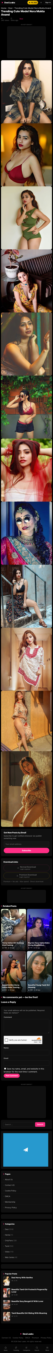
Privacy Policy (11, 1207)
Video (7, 1252)
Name (6, 1048)
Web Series (9, 1257)
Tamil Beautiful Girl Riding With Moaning (29, 1313)
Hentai (7, 1235)
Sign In (48, 2)
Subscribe (26, 850)
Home (3, 8)
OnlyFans (9, 1240)
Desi (10, 8)
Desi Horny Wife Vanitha (22, 1277)
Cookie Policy (10, 1191)
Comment (8, 1017)
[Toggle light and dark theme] (41, 2)
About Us (9, 1179)
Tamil (7, 1246)
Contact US (10, 1185)
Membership (10, 1202)
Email (6, 1058)
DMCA (7, 1196)
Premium (35, 1338)
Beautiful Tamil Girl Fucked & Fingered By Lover (29, 1290)
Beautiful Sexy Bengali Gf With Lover (27, 1301)
